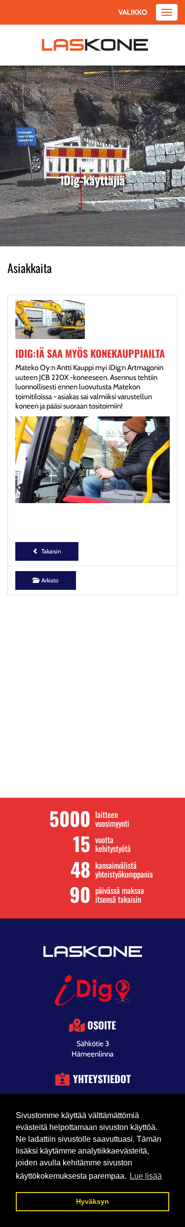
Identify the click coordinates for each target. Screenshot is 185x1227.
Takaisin (49, 551)
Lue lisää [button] (146, 1176)
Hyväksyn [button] (92, 1201)
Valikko (132, 12)
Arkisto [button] (48, 580)
